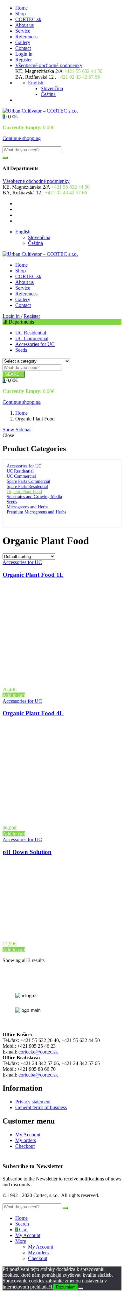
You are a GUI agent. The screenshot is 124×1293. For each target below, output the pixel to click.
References (26, 36)
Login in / (12, 316)
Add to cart (14, 695)
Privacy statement (33, 1101)
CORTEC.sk (28, 19)
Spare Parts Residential (27, 486)
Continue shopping (22, 138)
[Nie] (80, 1288)
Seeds (21, 350)
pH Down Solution (27, 852)
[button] (4, 116)
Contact (23, 48)
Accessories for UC (35, 344)
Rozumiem (66, 1287)
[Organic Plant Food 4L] (63, 817)
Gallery (22, 42)
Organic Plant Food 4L (33, 713)
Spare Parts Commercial (28, 481)
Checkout (25, 1146)
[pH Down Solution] (51, 933)
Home (21, 8)
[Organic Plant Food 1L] (63, 678)
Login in (23, 54)
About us (24, 25)
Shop (20, 13)
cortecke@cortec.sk (38, 1051)
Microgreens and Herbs (27, 507)
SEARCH (13, 374)
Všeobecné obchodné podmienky (48, 65)
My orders (25, 1140)
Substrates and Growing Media (34, 496)
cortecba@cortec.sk (38, 1075)
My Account (27, 1134)
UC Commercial (31, 338)
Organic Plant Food (24, 491)
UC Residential (30, 332)
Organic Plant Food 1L (33, 574)
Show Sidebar (17, 429)
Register (23, 59)
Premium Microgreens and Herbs (36, 512)
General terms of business (41, 1107)
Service (22, 31)
